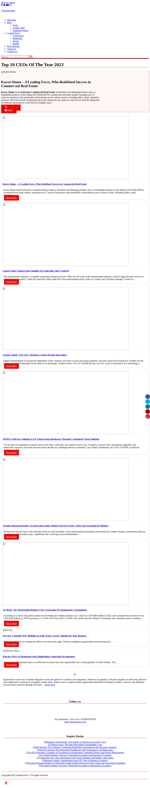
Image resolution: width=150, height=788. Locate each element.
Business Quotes (20, 30)
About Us (11, 49)
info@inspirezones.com (75, 722)
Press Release (13, 46)
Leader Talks (19, 28)
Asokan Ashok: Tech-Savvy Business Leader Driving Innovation (35, 355)
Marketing (17, 38)
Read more (50, 685)
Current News (13, 33)
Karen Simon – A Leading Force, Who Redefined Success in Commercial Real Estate (45, 184)
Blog (9, 22)
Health (16, 43)
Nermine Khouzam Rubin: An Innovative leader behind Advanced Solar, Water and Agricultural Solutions (55, 526)
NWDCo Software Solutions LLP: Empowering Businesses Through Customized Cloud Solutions (51, 439)
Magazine (11, 20)
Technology (18, 35)
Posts (15, 25)
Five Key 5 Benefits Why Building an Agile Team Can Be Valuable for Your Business (44, 636)
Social (16, 41)
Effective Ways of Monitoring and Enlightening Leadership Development (39, 656)
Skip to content (8, 2)
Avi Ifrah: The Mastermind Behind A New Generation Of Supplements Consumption (45, 610)
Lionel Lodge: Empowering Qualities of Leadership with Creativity (36, 271)
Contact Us (12, 51)
